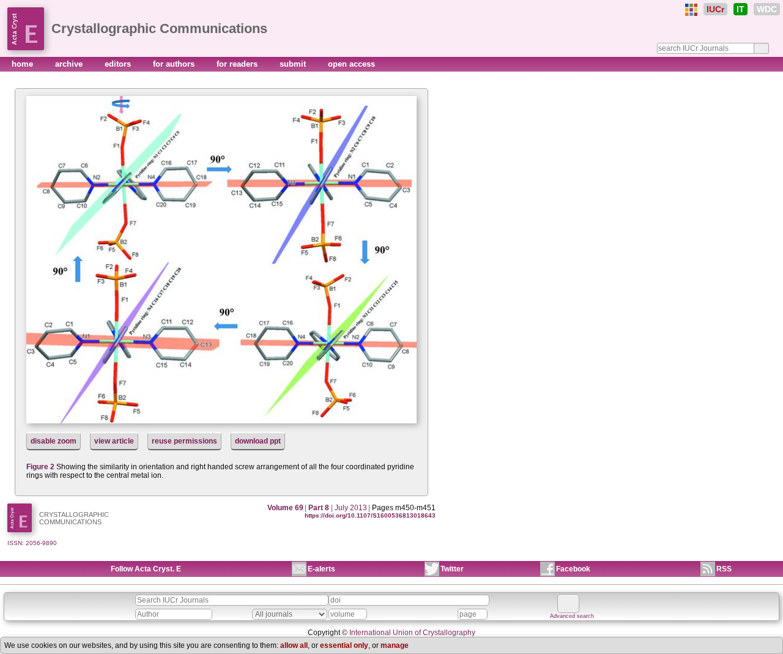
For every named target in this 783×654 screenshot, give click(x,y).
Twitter (452, 569)
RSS (724, 569)
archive (70, 64)
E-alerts (321, 569)
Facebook (573, 569)
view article (114, 441)
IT (740, 9)
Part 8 (318, 508)
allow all (294, 645)
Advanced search (572, 616)
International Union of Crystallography (412, 632)
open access (351, 64)
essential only (344, 645)
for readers (238, 64)
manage (394, 645)
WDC (767, 9)
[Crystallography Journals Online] (691, 10)
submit (294, 64)
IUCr (715, 9)
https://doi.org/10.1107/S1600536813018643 (370, 515)
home (23, 64)
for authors (175, 64)
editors (119, 64)
